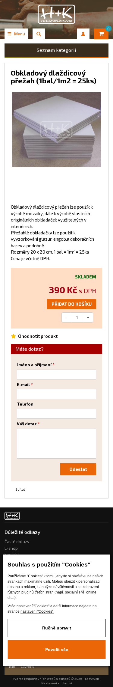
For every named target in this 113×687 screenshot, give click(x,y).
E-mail (23, 384)
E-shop (11, 548)
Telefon (25, 404)
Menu (19, 33)
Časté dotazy (17, 541)
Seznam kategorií (56, 50)
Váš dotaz (27, 423)
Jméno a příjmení (34, 364)
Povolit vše (56, 649)
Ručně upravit (56, 628)
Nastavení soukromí (56, 683)
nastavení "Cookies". (37, 611)
